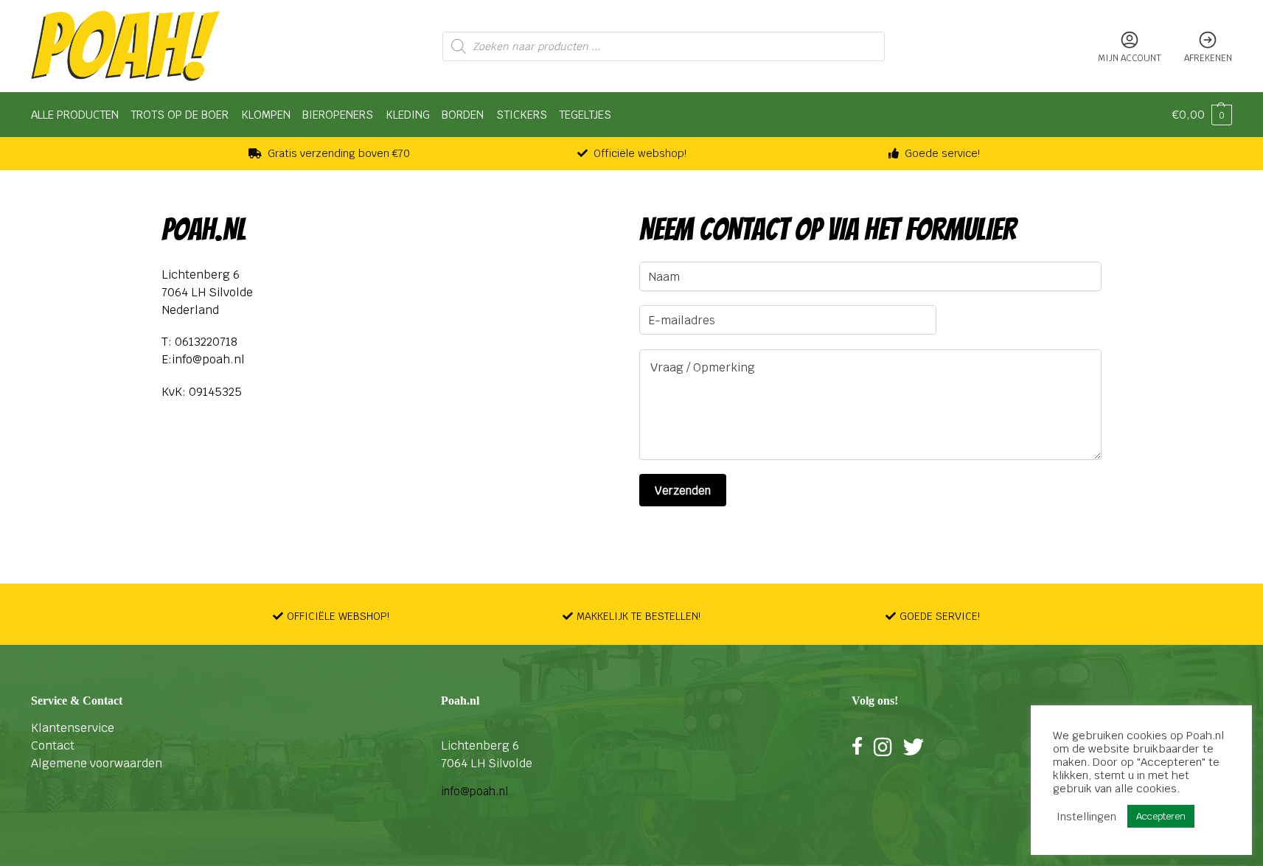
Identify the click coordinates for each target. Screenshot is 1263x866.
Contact (52, 745)
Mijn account (1129, 58)
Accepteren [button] (1161, 816)
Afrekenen (1208, 58)
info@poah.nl (208, 359)
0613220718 (206, 341)
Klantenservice (72, 728)
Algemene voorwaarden (96, 763)
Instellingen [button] (1086, 816)
